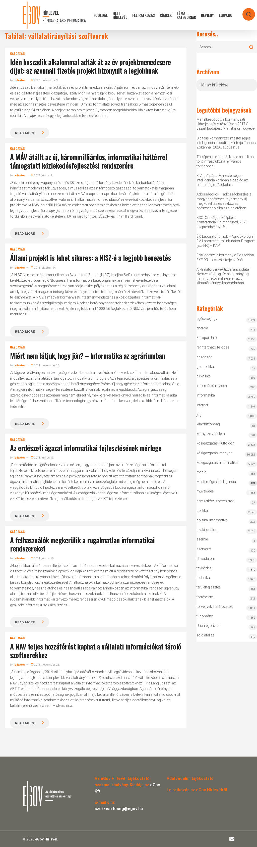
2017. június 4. (43, 175)
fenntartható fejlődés (213, 347)
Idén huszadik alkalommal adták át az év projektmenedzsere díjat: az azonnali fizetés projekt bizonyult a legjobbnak (90, 66)
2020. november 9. (45, 80)
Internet (202, 405)
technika (203, 578)
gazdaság (17, 53)
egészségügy (207, 319)
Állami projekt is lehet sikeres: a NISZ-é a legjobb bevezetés (90, 258)
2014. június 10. (43, 558)
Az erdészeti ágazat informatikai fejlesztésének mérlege (85, 448)
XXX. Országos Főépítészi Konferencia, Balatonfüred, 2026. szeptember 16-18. (222, 222)
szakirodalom (208, 530)
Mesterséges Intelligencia (226, 482)
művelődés (205, 491)
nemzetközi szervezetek (215, 501)
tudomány (205, 616)
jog (199, 415)
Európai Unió (207, 338)
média (201, 472)
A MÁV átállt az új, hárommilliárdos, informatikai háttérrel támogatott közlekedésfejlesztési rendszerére (88, 161)
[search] (245, 12)
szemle (202, 539)
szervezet (204, 549)
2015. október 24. (44, 267)
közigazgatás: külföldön (215, 443)
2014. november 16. (46, 365)
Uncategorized (208, 626)
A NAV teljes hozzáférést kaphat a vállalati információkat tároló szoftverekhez (95, 650)
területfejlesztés (209, 587)
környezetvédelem (211, 434)
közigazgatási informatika (217, 463)
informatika (206, 395)
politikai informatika (212, 520)
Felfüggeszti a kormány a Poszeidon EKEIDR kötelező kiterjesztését (225, 257)
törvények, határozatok (215, 607)
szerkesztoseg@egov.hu (119, 808)
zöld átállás (206, 635)
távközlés (204, 568)
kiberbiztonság (208, 424)
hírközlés (204, 376)
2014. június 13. (43, 457)
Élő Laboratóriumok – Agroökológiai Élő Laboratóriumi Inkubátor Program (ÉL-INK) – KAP (226, 240)
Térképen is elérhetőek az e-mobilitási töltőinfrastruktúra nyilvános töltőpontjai (225, 161)
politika (202, 511)
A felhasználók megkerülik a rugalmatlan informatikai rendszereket (82, 544)
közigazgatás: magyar (214, 453)
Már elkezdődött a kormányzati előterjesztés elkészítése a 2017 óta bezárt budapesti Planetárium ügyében (226, 123)
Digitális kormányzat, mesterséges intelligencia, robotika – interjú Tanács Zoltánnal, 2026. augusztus (226, 142)
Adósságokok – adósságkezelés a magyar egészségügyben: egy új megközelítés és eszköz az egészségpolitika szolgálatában (224, 201)
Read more (25, 133)
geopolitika (205, 367)
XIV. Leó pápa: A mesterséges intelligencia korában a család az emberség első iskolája (222, 180)
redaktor (19, 80)
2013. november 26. (46, 664)
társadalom (206, 559)
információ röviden (212, 386)
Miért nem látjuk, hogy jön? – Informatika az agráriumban (87, 356)
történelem (205, 597)
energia (202, 328)
